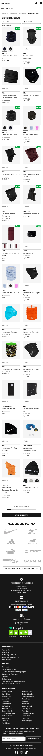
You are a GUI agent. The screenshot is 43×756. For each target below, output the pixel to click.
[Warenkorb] (41, 3)
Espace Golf (6, 699)
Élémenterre (27, 445)
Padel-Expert (6, 723)
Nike (24, 53)
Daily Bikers (6, 694)
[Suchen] (7, 8)
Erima (25, 251)
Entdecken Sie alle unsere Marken (21, 568)
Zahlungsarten (7, 679)
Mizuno (5, 53)
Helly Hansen (7, 406)
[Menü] (2, 8)
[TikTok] (26, 752)
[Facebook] (16, 752)
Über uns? (5, 667)
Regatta (5, 485)
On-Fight (5, 720)
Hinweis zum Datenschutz (11, 684)
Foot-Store (5, 701)
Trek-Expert (26, 711)
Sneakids (25, 703)
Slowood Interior (28, 696)
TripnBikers (26, 716)
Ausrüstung (13, 14)
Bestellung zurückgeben (21, 624)
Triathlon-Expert (28, 713)
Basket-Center (7, 691)
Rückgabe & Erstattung (10, 674)
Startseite (5, 14)
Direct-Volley (6, 696)
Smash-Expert (27, 699)
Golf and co (6, 706)
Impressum (5, 676)
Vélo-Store (26, 718)
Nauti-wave (6, 718)
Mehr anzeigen (21, 515)
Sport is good (27, 706)
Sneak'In (25, 701)
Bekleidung (22, 14)
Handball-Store (7, 708)
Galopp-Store (6, 703)
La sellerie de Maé (8, 713)
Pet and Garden (28, 694)
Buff (3, 251)
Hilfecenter (5, 652)
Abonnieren (33, 738)
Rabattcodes (6, 659)
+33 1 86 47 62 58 (21, 592)
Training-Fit (26, 708)
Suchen (11, 8)
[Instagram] (21, 752)
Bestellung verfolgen (9, 655)
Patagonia (26, 211)
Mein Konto (6, 650)
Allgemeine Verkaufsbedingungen (14, 671)
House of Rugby (7, 711)
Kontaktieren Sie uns (22, 586)
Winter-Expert (27, 720)
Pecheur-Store (27, 691)
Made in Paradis (7, 716)
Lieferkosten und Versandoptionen (14, 681)
